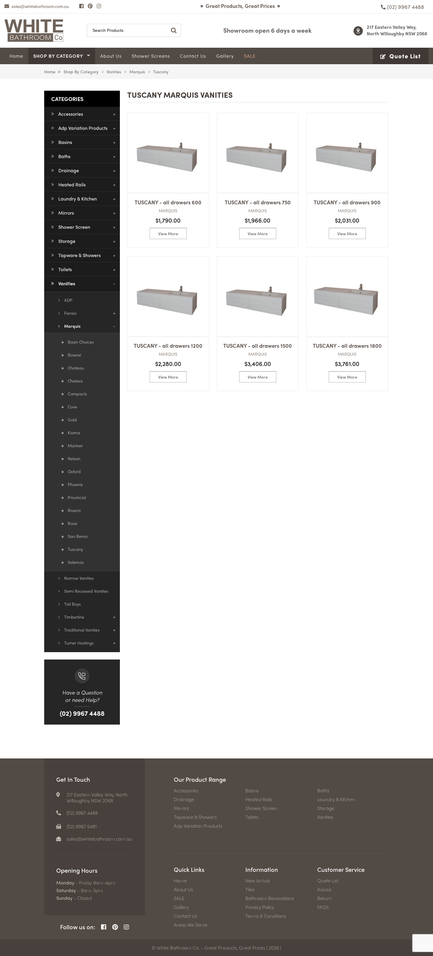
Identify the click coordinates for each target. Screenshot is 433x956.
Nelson (74, 458)
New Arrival (257, 880)
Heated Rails (72, 184)
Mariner (75, 445)
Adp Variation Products (83, 128)
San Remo (77, 536)
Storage (66, 241)
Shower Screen (74, 226)
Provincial (77, 497)
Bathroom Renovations (269, 898)
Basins (65, 142)
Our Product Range (200, 779)
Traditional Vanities (82, 630)
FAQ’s (323, 907)
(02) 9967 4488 (82, 713)
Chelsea (75, 381)
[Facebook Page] (81, 5)
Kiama (74, 432)
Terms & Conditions (265, 916)
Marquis (137, 71)
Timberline (74, 617)
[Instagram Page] (99, 5)
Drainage (68, 170)
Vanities (114, 71)
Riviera (74, 510)
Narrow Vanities (79, 578)
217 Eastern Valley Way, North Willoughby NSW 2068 (397, 30)
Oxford (74, 471)
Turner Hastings (79, 643)
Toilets (65, 269)
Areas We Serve (190, 924)
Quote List (327, 880)
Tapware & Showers (79, 255)
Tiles (249, 889)
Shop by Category (81, 71)
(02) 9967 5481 (82, 826)
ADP (68, 300)
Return (324, 898)
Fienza (70, 313)
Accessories (70, 113)
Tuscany (75, 549)
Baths (64, 156)
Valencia (76, 562)
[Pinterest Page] (90, 5)
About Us (183, 889)
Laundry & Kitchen (77, 198)
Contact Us (185, 916)
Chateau (76, 368)
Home (49, 71)
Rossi (72, 523)
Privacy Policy (259, 907)
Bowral (74, 355)
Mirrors (66, 212)
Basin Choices (81, 342)
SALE (179, 898)
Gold (72, 420)
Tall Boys (72, 604)
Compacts (77, 394)
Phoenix (75, 484)
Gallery (181, 907)
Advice (324, 889)
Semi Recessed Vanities (86, 591)
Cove (72, 407)
